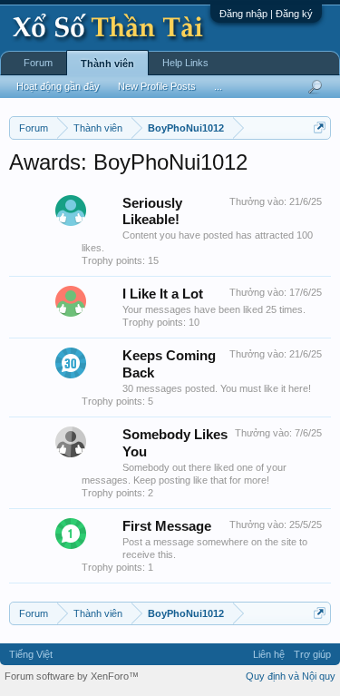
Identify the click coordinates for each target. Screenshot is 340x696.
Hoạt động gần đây (58, 86)
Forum (38, 62)
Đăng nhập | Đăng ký (266, 13)
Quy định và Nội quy (290, 676)
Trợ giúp (312, 654)
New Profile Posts (157, 86)
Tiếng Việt (31, 654)
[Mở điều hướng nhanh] (319, 127)
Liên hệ (269, 654)
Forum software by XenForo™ (72, 676)
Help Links (185, 62)
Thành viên (107, 63)
